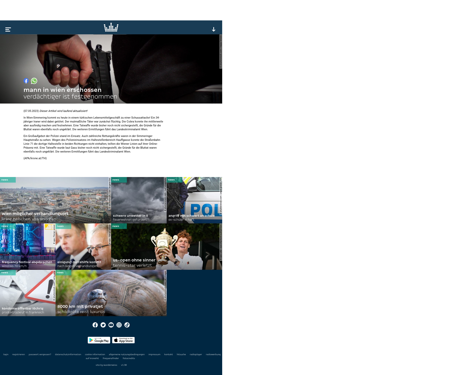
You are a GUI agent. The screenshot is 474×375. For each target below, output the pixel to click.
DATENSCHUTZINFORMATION (68, 354)
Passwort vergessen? (40, 354)
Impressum (154, 354)
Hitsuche (181, 354)
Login (5, 354)
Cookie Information (95, 354)
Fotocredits (129, 358)
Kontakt (168, 354)
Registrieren (18, 354)
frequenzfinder (111, 358)
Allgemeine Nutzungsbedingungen (127, 354)
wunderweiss (110, 365)
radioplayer (196, 354)
